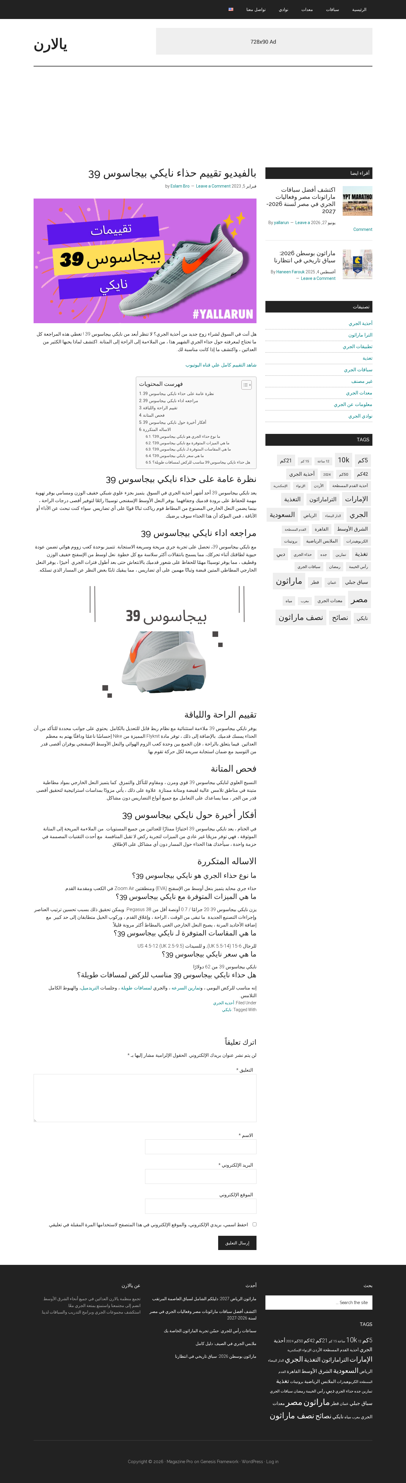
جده (323, 554)
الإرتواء (300, 486)
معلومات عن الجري (353, 404)
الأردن (319, 485)
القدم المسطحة (295, 530)
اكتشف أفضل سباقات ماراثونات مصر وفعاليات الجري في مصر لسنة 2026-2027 (301, 200)
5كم (363, 460)
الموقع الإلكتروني (236, 1194)
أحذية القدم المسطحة (350, 485)
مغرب (305, 601)
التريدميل (90, 988)
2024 (327, 475)
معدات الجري (359, 393)
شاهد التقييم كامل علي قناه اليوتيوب (220, 365)
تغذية (367, 358)
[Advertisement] (203, 111)
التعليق (244, 1070)
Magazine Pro (180, 1461)
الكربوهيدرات (357, 541)
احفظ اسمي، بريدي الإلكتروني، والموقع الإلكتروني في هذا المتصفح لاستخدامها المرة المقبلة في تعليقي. (148, 1224)
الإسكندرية (280, 486)
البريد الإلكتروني (235, 1165)
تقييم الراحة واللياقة (160, 407)
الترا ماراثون (360, 335)
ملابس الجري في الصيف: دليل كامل (226, 1343)
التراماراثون (322, 499)
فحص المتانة (154, 415)
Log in (272, 1461)
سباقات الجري (358, 369)
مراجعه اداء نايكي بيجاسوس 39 (170, 400)
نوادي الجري (360, 416)
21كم (286, 460)
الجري (359, 514)
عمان (332, 582)
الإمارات (356, 499)
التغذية (292, 499)
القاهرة (321, 529)
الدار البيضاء (333, 516)
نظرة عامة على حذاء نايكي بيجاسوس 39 (178, 393)
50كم (343, 474)
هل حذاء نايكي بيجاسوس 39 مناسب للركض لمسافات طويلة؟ (201, 462)
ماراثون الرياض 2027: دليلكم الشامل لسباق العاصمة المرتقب (204, 1298)
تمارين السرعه (185, 988)
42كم (362, 474)
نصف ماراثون (300, 617)
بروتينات (291, 541)
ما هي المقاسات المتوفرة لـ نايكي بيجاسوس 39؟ (191, 449)
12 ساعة (323, 461)
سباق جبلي (356, 582)
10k (343, 460)
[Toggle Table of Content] (243, 385)
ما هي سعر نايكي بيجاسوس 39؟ (178, 455)
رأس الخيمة (358, 566)
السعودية (282, 515)
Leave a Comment (213, 186)
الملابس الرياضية (322, 541)
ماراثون (289, 581)
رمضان (334, 566)
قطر (315, 582)
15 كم (305, 461)
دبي (280, 554)
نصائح (340, 618)
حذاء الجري (303, 554)
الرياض (310, 515)
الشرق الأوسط (352, 529)
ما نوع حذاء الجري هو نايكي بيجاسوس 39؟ (186, 436)
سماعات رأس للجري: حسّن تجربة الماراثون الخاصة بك (210, 1330)
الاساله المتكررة (157, 429)
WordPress (252, 1461)
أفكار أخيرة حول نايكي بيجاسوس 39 (174, 422)
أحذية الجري (223, 1002)
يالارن (50, 44)
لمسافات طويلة (136, 988)
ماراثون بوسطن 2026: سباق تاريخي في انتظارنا (305, 257)
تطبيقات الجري (357, 346)
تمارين (341, 554)
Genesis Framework (219, 1461)
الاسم (246, 1135)
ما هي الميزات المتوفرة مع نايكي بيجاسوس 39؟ (190, 443)
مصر (359, 599)
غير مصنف (361, 381)
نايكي (227, 1009)
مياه (289, 601)
